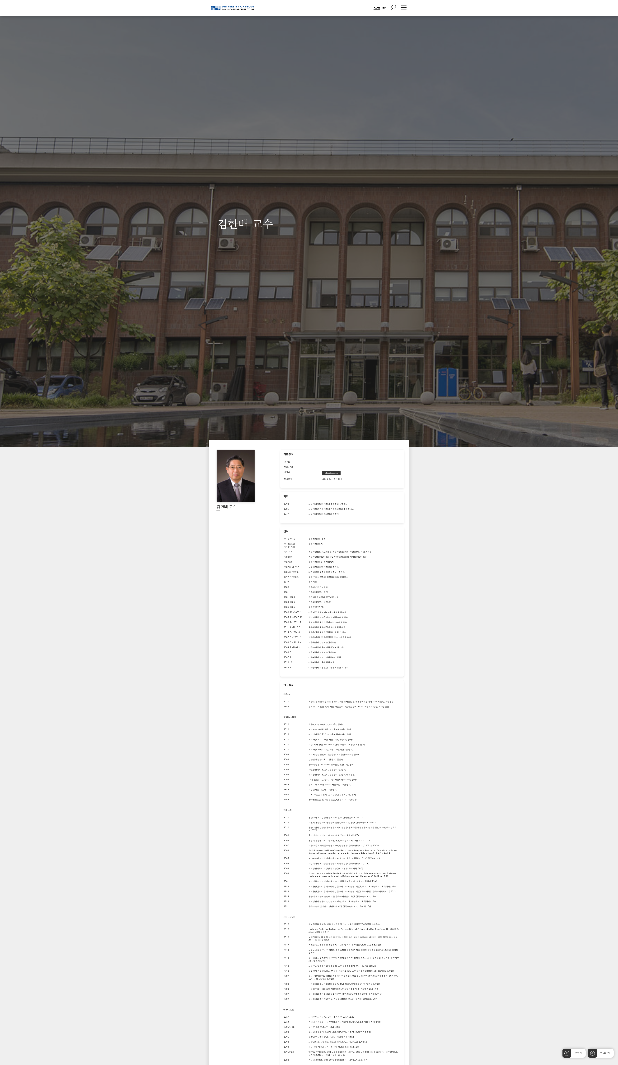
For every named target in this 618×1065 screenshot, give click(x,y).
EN (384, 7)
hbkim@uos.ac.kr (331, 473)
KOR (377, 7)
